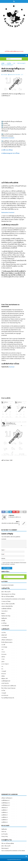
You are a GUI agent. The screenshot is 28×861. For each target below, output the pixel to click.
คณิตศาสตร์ (4, 635)
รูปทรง (2, 661)
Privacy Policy (4, 836)
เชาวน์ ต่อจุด (4, 647)
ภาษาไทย (9, 63)
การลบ (2, 659)
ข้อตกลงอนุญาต (4, 848)
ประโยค (3, 690)
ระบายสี (3, 644)
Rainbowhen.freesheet (7, 138)
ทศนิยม (3, 676)
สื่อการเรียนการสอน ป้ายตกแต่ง (8, 688)
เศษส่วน (3, 656)
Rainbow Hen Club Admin (14, 74)
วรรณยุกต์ (3, 671)
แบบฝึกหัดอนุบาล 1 (5, 800)
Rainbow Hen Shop (5, 615)
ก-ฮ (2, 666)
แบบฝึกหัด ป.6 (4, 822)
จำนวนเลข (3, 654)
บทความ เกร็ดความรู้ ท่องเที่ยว (8, 603)
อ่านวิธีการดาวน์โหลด (7, 150)
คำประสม (3, 673)
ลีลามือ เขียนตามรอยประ (7, 642)
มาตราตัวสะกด (4, 695)
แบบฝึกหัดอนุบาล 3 (5, 805)
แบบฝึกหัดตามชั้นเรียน (6, 608)
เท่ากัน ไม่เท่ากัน (5, 683)
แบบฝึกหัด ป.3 (4, 815)
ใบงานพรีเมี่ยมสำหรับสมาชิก (7, 697)
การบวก (3, 652)
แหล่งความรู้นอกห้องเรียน (7, 606)
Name (3, 550)
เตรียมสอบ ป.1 (4, 807)
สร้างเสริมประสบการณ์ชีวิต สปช (8, 685)
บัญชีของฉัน (4, 618)
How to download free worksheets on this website (13, 599)
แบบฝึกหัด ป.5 (4, 819)
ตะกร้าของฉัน (4, 834)
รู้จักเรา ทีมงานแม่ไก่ (5, 591)
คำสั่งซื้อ (3, 620)
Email (2, 554)
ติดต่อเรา (3, 613)
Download (11, 367)
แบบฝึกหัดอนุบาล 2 (5, 802)
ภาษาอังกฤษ (4, 637)
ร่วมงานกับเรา (4, 611)
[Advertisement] (14, 38)
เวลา (2, 649)
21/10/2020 (5, 74)
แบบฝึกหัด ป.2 (4, 812)
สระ (2, 668)
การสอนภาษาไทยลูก (5, 601)
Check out (3, 831)
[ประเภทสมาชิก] (14, 1)
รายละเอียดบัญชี (5, 625)
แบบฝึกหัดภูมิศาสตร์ (5, 681)
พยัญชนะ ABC (4, 678)
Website (3, 558)
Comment (3, 539)
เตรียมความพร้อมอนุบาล (6, 639)
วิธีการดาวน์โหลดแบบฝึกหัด (7, 596)
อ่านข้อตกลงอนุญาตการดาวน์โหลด (10, 153)
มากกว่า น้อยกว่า (5, 664)
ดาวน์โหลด (3, 623)
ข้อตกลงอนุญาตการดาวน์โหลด (8, 594)
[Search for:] (14, 58)
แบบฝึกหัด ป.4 (4, 817)
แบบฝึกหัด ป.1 (4, 810)
